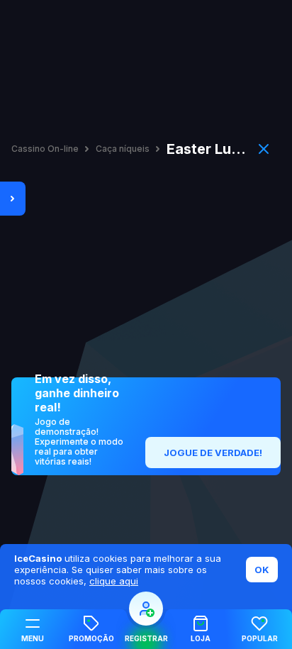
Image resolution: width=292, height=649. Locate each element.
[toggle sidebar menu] (13, 199)
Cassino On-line (45, 149)
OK (261, 569)
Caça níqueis (123, 149)
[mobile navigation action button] (146, 609)
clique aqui (113, 581)
